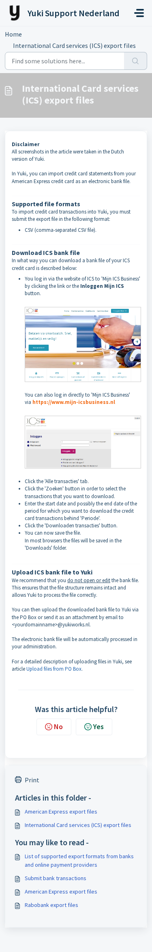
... (38, 34)
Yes (98, 726)
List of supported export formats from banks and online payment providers (79, 860)
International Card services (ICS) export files (78, 825)
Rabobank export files (51, 905)
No (58, 726)
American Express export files (61, 811)
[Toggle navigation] (139, 13)
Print (32, 780)
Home (13, 34)
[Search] (135, 61)
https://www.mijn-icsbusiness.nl (73, 402)
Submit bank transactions (55, 878)
